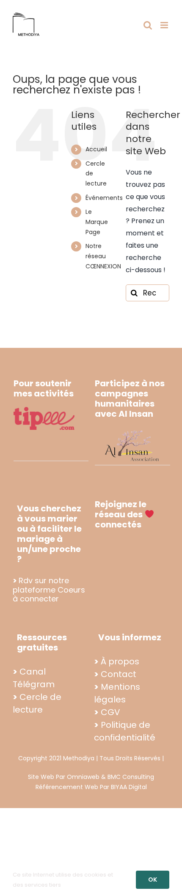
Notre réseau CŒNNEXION (103, 256)
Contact (118, 674)
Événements (104, 198)
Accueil (96, 149)
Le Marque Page (96, 222)
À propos (120, 661)
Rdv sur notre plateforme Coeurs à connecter (49, 589)
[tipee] (44, 410)
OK (152, 879)
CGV (110, 712)
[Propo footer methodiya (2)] (132, 430)
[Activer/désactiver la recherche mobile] (147, 25)
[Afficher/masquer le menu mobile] (164, 25)
